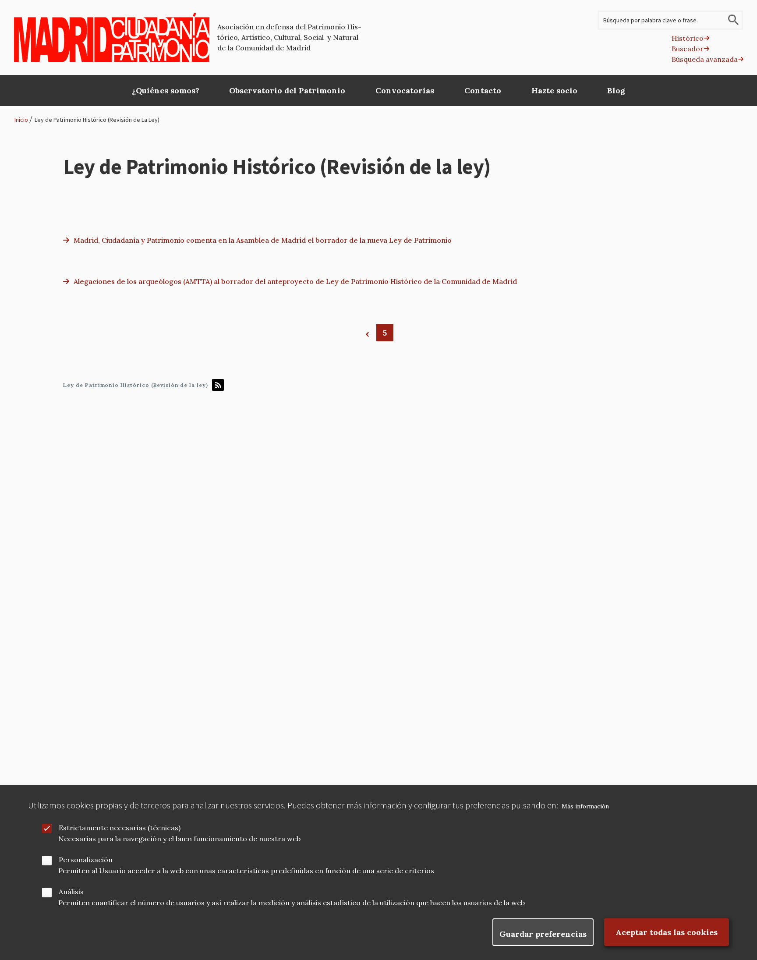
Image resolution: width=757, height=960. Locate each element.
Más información (585, 806)
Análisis (71, 891)
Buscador (688, 48)
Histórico (688, 38)
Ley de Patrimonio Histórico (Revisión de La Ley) (97, 120)
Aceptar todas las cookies (667, 932)
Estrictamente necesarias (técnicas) (119, 827)
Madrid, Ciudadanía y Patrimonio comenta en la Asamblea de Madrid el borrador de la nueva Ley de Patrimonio (263, 240)
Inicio (21, 120)
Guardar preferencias (543, 934)
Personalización (86, 859)
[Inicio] (112, 37)
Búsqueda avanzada (705, 59)
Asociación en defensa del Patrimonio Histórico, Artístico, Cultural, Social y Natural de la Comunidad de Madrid (289, 37)
